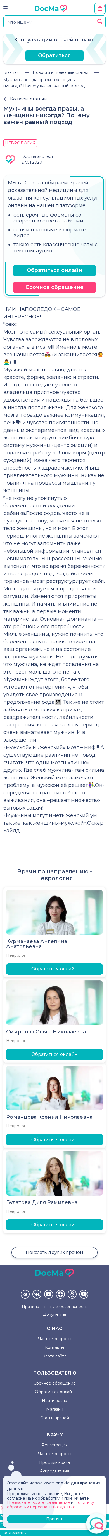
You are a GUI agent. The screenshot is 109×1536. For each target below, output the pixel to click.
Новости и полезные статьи (60, 72)
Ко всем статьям (29, 99)
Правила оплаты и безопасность (54, 1306)
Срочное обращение (54, 287)
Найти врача (54, 1400)
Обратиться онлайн (54, 270)
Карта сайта (54, 1356)
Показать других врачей (54, 1252)
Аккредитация (54, 1471)
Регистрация (55, 1445)
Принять (54, 1518)
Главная (11, 72)
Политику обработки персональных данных (50, 1504)
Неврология (20, 143)
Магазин (54, 1409)
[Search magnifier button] (100, 21)
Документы (54, 1314)
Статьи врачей (54, 1417)
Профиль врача (54, 1462)
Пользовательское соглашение (38, 1502)
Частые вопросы (54, 1338)
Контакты (54, 1347)
